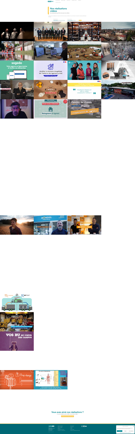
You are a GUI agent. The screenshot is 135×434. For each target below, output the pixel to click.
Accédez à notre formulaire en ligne (67, 416)
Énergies (32, 59)
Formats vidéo (72, 426)
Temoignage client (36, 59)
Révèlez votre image (60, 426)
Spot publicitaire (35, 330)
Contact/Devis (58, 2)
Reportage (69, 98)
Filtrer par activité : (69, 19)
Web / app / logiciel (31, 40)
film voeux (35, 98)
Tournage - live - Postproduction (61, 430)
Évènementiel (32, 272)
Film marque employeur (104, 156)
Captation (35, 40)
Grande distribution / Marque (98, 40)
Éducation (62, 156)
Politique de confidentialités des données (75, 430)
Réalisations (59, 428)
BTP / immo (100, 59)
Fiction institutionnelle (2, 117)
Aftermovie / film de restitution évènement (72, 59)
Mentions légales (129, 432)
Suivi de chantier (2, 156)
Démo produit (103, 388)
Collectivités (133, 40)
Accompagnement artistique (61, 429)
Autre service (32, 98)
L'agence (71, 427)
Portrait (5, 369)
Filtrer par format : (55, 19)
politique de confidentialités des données (123, 432)
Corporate (1, 40)
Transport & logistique (132, 156)
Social (97, 272)
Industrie (66, 40)
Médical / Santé (65, 214)
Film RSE (69, 272)
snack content (35, 117)
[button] (133, 426)
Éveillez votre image (60, 427)
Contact (71, 428)
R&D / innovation (132, 59)
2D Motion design (38, 117)
